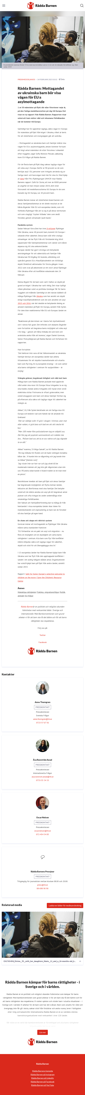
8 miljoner (50, 228)
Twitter (43, 635)
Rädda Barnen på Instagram (42, 1074)
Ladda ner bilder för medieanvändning (65, 905)
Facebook (43, 642)
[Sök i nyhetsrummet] (82, 5)
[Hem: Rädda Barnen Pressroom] (42, 5)
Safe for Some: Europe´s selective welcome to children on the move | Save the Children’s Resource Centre (41, 577)
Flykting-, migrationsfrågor (48, 592)
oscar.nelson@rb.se (42, 830)
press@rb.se (42, 885)
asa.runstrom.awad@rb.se (42, 776)
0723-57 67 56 (42, 722)
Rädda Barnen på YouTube (42, 1085)
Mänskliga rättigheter (27, 592)
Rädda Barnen (27, 606)
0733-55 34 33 (42, 780)
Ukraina (39, 296)
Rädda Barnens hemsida (42, 1071)
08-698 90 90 (42, 888)
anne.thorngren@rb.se (42, 719)
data (22, 178)
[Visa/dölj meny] (3, 5)
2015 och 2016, (24, 303)
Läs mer (42, 1032)
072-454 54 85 (42, 834)
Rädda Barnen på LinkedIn (42, 1078)
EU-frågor (29, 595)
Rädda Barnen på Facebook (42, 1081)
